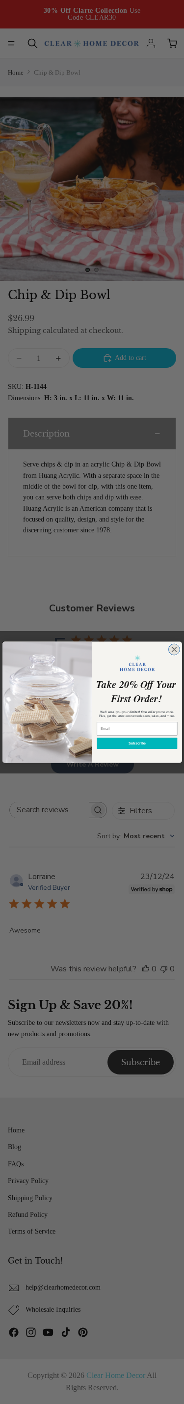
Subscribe (137, 743)
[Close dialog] (174, 649)
